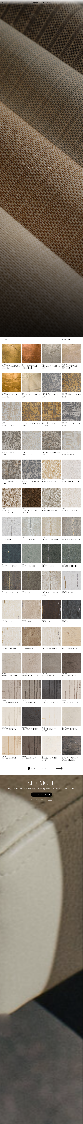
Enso (43, 480)
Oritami (64, 591)
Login (50, 800)
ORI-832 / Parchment (10, 649)
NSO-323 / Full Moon (70, 482)
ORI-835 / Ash (27, 622)
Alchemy (4, 364)
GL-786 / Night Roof (10, 593)
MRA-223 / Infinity (69, 729)
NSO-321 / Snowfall (70, 510)
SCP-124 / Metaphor (70, 702)
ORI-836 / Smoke (28, 649)
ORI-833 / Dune (8, 622)
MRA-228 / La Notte (30, 729)
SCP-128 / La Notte (50, 702)
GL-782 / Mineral (29, 539)
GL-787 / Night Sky (9, 566)
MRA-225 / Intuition (30, 675)
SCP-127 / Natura (29, 758)
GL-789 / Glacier (28, 566)
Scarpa (4, 700)
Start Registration (40, 795)
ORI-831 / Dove (67, 593)
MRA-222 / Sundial (69, 649)
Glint (3, 537)
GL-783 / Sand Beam (50, 539)
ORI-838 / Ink (67, 622)
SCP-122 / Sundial (9, 758)
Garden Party (46, 393)
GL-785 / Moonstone (71, 539)
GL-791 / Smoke (48, 566)
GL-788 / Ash (27, 593)
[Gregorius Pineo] (41, 2)
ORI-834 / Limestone (50, 649)
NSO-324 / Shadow (49, 510)
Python (4, 422)
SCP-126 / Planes (29, 702)
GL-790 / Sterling (69, 566)
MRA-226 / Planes (49, 675)
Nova (63, 756)
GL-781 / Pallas (8, 539)
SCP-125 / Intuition (10, 702)
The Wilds (45, 422)
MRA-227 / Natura (69, 675)
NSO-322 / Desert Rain (51, 482)
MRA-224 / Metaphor (10, 675)
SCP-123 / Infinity (9, 729)
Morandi (64, 647)
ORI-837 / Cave (48, 622)
